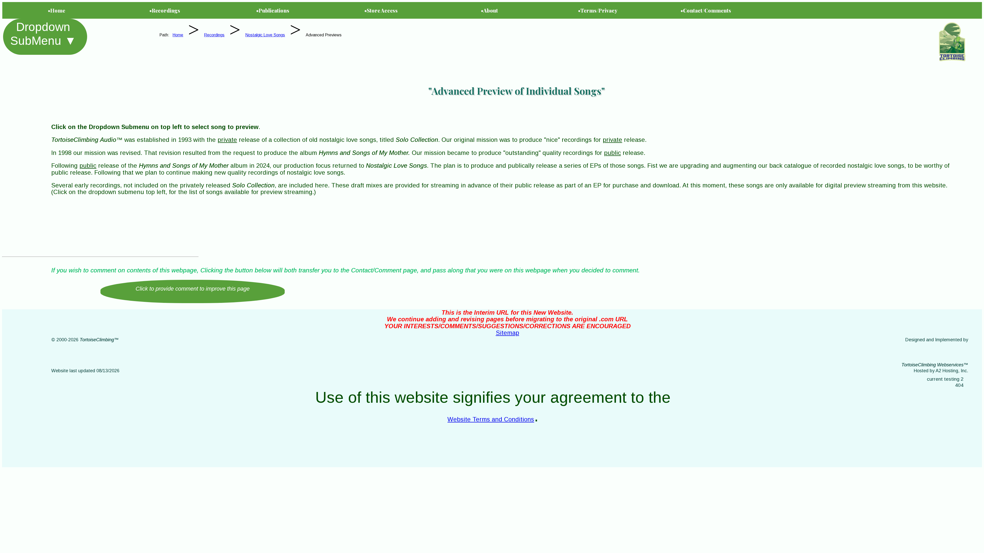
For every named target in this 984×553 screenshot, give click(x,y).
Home (177, 35)
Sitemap (507, 332)
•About (489, 10)
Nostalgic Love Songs (265, 35)
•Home (56, 10)
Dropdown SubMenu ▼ (43, 33)
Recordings (214, 35)
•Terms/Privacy (597, 10)
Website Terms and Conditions (490, 419)
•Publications (272, 10)
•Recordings (164, 10)
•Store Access (381, 10)
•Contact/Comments (706, 10)
